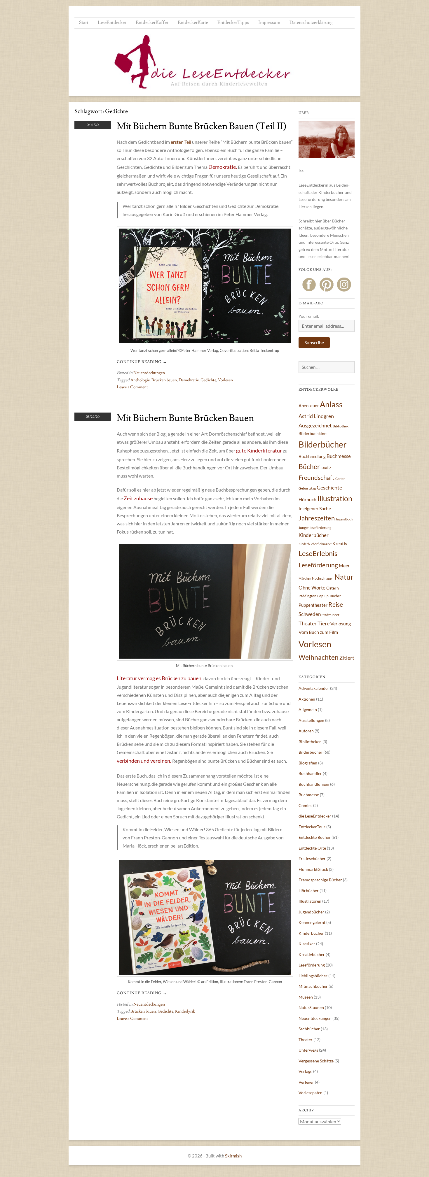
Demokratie (189, 380)
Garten (340, 478)
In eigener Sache (315, 508)
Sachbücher (309, 1028)
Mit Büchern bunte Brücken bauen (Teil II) (202, 126)
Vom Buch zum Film (318, 632)
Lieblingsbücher (313, 975)
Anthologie (140, 380)
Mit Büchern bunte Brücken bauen (185, 418)
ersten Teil (181, 142)
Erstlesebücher (312, 858)
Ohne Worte (312, 588)
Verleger (306, 1082)
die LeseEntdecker (315, 815)
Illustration (334, 498)
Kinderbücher (314, 535)
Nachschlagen (323, 578)
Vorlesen (225, 380)
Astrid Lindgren (316, 416)
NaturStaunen (311, 1007)
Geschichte (329, 487)
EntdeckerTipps (233, 22)
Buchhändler (310, 773)
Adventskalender (314, 688)
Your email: (309, 316)
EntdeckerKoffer (152, 22)
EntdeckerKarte (193, 22)
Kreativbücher (312, 954)
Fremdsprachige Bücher (320, 879)
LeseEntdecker (112, 22)
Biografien (308, 762)
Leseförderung (318, 565)
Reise (335, 604)
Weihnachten (319, 657)
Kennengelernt (312, 922)
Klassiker (307, 943)
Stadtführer (330, 615)
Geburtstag (307, 488)
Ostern (332, 588)
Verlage (305, 1071)
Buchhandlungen (314, 784)
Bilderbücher (323, 444)
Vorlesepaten (310, 1092)
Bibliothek (340, 426)
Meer (344, 565)
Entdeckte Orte (312, 848)
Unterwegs (308, 1050)
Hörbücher (309, 890)
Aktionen (307, 699)
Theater (308, 623)
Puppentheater (313, 605)
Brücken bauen (164, 380)
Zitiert (346, 658)
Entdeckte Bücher (315, 837)
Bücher (309, 466)
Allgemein (308, 709)
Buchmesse (339, 456)
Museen (306, 996)
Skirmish (233, 1155)
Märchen (305, 578)
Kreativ (339, 543)
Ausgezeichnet (315, 425)
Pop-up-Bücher (329, 596)
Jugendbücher (311, 911)
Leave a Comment (132, 387)
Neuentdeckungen (149, 373)
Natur (343, 576)
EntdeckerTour (312, 826)
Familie (326, 468)
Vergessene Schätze (316, 1060)
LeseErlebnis (318, 553)
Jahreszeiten (317, 518)
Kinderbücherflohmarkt (315, 544)
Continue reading (142, 361)
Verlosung (340, 623)
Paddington (307, 596)
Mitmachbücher (313, 986)
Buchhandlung (312, 456)
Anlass (331, 404)
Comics (305, 805)
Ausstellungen (311, 720)
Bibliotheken (310, 741)
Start (83, 22)
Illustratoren (310, 901)
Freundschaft (316, 477)
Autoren (306, 730)
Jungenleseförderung (315, 527)
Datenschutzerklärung (311, 22)
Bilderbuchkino (313, 433)
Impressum (269, 22)
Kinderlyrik (185, 1011)
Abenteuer (309, 405)
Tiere (323, 623)
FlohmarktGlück (313, 869)
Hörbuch (307, 499)
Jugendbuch (344, 519)
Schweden (310, 614)
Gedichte (208, 380)
